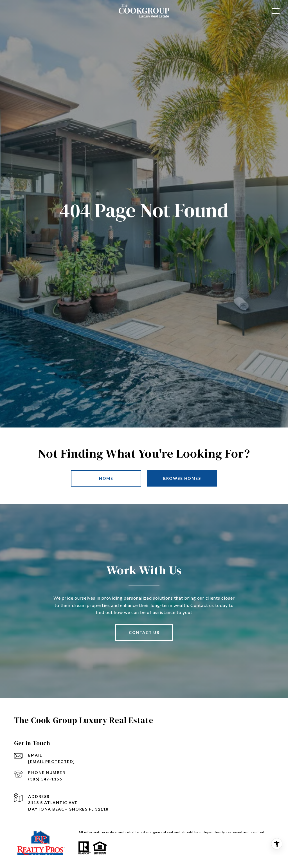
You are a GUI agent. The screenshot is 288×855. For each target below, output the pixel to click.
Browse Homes (182, 478)
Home (106, 478)
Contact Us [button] (144, 632)
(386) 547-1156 (45, 779)
